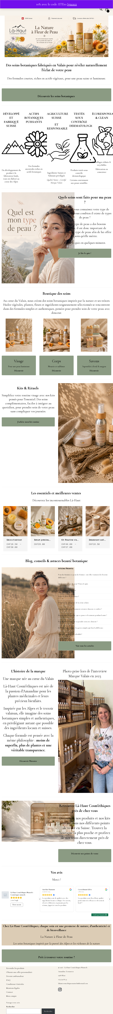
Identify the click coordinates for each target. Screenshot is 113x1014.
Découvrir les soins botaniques (56, 96)
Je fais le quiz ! (84, 253)
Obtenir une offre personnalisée (19, 972)
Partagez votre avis (13, 1003)
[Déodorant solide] (98, 507)
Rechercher (10, 1007)
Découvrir (56, 370)
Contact (9, 992)
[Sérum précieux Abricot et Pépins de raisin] (43, 507)
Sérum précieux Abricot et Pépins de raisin (43, 540)
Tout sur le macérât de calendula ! (70, 634)
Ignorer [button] (72, 4)
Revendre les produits (15, 968)
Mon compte (11, 996)
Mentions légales (13, 988)
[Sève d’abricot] (15, 507)
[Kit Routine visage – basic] (70, 507)
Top (105, 997)
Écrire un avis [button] (17, 905)
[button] (106, 10)
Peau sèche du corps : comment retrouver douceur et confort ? (80, 609)
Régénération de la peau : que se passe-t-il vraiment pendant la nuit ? (82, 615)
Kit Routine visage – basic (70, 540)
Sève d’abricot (14, 540)
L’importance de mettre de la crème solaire (73, 603)
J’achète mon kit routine (28, 422)
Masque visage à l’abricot (67, 590)
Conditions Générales (15, 984)
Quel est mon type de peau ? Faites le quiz (73, 584)
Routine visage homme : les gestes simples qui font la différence (80, 628)
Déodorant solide (97, 540)
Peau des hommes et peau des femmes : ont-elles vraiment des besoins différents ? (82, 576)
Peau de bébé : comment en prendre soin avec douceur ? (77, 621)
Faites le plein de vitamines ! (68, 596)
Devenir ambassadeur (15, 976)
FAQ (8, 980)
